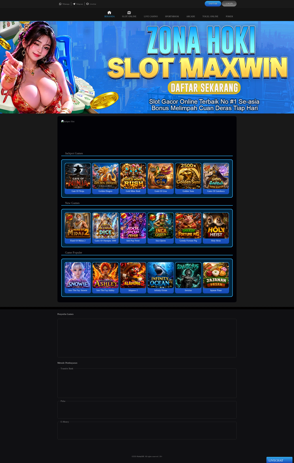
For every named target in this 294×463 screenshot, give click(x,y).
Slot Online (129, 16)
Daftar (213, 3)
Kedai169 (140, 456)
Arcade (190, 16)
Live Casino (151, 16)
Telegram (79, 4)
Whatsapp (66, 4)
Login (229, 3)
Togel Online (210, 16)
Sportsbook (172, 16)
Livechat (92, 4)
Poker (229, 16)
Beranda (109, 16)
